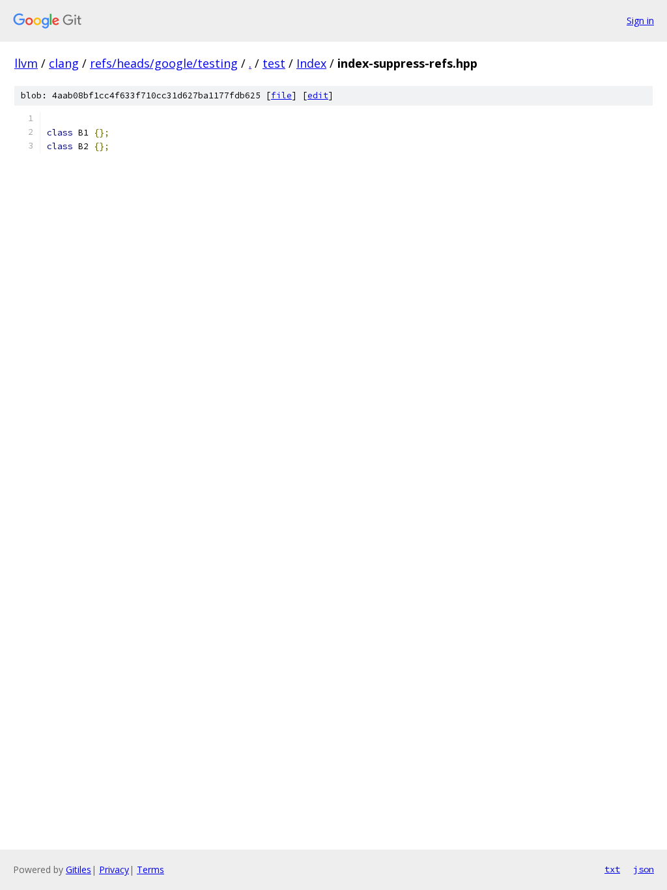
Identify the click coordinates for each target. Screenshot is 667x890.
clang (64, 63)
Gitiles (78, 869)
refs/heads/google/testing (164, 63)
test (274, 63)
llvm (26, 63)
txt (612, 869)
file (281, 95)
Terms (150, 869)
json (643, 869)
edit (317, 95)
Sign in (640, 20)
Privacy (114, 869)
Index (311, 63)
